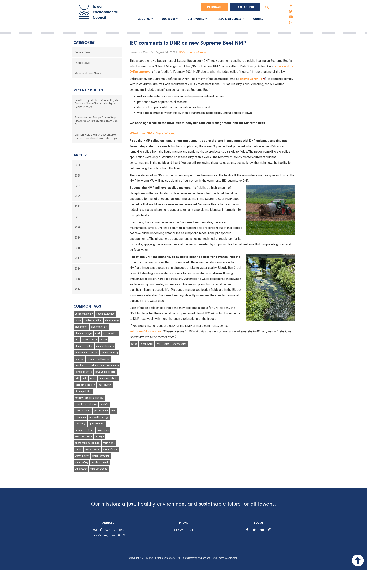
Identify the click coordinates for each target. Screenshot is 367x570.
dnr (158, 344)
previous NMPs (251, 79)
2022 (78, 206)
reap (113, 410)
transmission (92, 449)
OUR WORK (169, 19)
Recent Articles (88, 90)
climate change (83, 333)
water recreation (101, 456)
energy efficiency (105, 346)
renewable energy (98, 417)
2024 (78, 185)
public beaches (83, 410)
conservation (110, 333)
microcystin (105, 385)
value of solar (110, 449)
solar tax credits (83, 436)
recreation (80, 417)
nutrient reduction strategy (89, 398)
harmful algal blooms (98, 359)
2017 (78, 258)
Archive (81, 155)
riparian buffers (97, 423)
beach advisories (105, 314)
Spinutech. (232, 558)
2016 (78, 268)
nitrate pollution (83, 391)
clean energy (112, 320)
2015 (78, 279)
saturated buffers (84, 430)
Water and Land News (192, 52)
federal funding (110, 352)
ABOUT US (144, 19)
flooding (79, 359)
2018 (78, 247)
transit (78, 449)
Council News (83, 52)
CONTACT (259, 19)
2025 (78, 175)
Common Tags (87, 306)
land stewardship (108, 378)
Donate (216, 7)
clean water (147, 344)
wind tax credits (98, 468)
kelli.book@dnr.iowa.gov (145, 331)
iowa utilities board (105, 372)
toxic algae (109, 443)
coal (97, 333)
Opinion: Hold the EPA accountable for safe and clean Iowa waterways (96, 136)
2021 (78, 216)
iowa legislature (83, 372)
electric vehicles (84, 346)
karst (166, 344)
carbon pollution (93, 320)
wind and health (100, 462)
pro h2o (104, 404)
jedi (84, 378)
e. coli (104, 339)
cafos (134, 344)
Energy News (82, 62)
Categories (84, 42)
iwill (77, 378)
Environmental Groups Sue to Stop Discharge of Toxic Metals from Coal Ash (96, 121)
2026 (78, 165)
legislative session (85, 385)
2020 (78, 227)
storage (100, 436)
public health (101, 410)
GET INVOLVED (196, 19)
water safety (81, 462)
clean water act (99, 326)
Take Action (245, 7)
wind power (81, 468)
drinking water (89, 339)
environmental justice (86, 352)
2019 (78, 237)
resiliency (80, 423)
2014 (78, 289)
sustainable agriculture (87, 443)
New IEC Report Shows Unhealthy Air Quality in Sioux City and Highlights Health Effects (97, 103)
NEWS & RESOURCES (230, 19)
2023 (78, 196)
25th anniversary (84, 314)
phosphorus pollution (86, 404)
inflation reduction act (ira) (105, 365)
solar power (103, 430)
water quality (179, 344)
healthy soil (81, 365)
